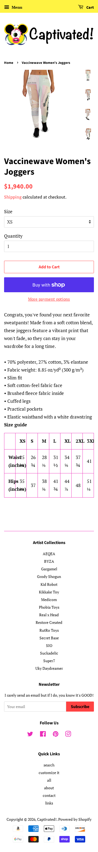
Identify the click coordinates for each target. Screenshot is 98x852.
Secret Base (49, 637)
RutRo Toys (49, 630)
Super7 (49, 660)
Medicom (49, 599)
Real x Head (49, 614)
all (49, 780)
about (49, 787)
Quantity (13, 236)
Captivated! (47, 819)
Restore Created (49, 622)
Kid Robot (49, 584)
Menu (16, 7)
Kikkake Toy (49, 592)
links (49, 803)
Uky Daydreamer (49, 668)
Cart (89, 7)
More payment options (49, 299)
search (49, 765)
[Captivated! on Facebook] (43, 734)
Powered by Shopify (74, 819)
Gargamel (49, 568)
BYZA (49, 561)
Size (8, 211)
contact (49, 795)
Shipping (13, 197)
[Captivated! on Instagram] (68, 734)
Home (8, 62)
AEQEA (49, 553)
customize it (49, 772)
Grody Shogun (49, 576)
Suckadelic (49, 653)
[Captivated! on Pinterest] (56, 734)
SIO (49, 645)
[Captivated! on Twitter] (30, 734)
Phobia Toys (49, 607)
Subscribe (80, 707)
